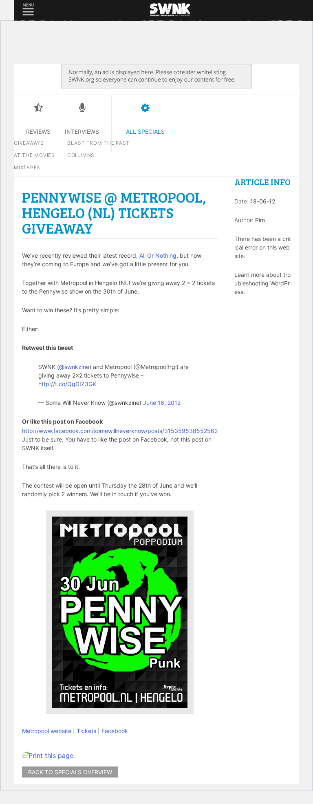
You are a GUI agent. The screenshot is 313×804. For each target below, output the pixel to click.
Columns (81, 155)
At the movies (34, 155)
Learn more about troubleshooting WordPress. (262, 283)
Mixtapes (27, 167)
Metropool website (46, 730)
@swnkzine (74, 366)
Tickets (86, 730)
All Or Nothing (157, 255)
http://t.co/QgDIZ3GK (67, 383)
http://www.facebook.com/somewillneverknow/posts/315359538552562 (120, 430)
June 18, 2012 (162, 402)
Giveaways (29, 143)
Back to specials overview (70, 772)
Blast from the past (98, 143)
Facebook (114, 730)
